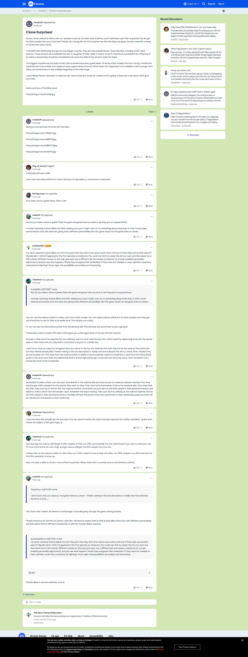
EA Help (68, 636)
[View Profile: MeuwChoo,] (166, 115)
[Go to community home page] (36, 3)
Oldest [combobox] (153, 112)
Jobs (110, 636)
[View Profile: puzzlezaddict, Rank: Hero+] (28, 247)
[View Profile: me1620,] (166, 29)
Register (211, 4)
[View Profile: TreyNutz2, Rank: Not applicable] (28, 281)
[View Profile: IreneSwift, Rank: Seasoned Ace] (29, 24)
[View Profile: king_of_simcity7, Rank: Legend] (28, 167)
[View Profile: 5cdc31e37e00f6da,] (166, 93)
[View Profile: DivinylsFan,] (166, 72)
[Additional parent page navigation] (34, 11)
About (81, 636)
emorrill (174, 61)
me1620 (174, 39)
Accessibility (96, 636)
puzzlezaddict (38, 246)
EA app (55, 636)
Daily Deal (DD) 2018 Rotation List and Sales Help (193, 27)
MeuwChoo (175, 125)
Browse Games (38, 636)
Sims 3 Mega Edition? (181, 113)
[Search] (203, 3)
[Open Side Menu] (24, 4)
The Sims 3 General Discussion (60, 11)
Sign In (221, 4)
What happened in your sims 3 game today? (191, 49)
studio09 (36, 215)
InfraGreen (37, 412)
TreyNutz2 (36, 279)
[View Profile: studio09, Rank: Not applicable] (28, 216)
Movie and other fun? (181, 70)
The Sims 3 (43, 11)
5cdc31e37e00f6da (179, 104)
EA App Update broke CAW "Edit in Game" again (193, 92)
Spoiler (32, 572)
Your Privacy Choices (187, 647)
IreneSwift (38, 22)
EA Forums (26, 11)
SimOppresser (38, 194)
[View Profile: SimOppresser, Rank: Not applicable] (28, 195)
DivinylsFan (175, 82)
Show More (29, 594)
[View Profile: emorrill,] (166, 50)
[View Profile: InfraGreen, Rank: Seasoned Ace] (28, 413)
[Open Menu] (223, 11)
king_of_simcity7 (39, 166)
